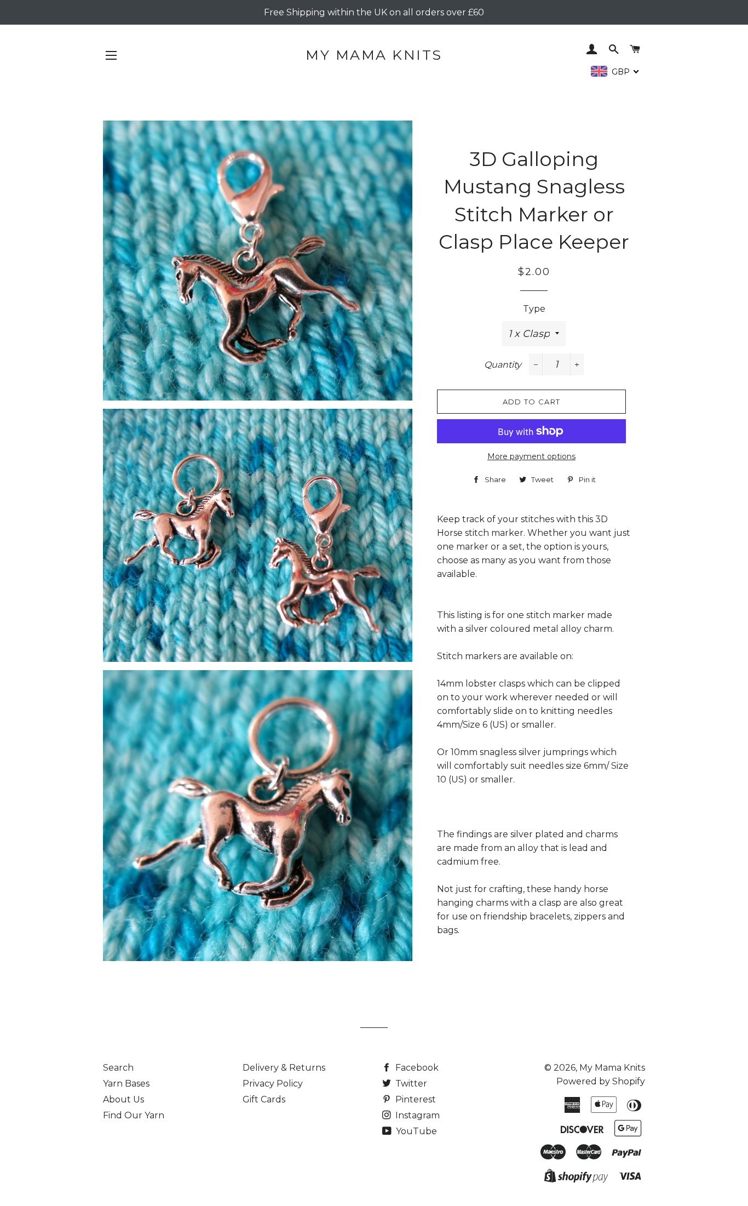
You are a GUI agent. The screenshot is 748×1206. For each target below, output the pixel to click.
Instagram (416, 1115)
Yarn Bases (126, 1083)
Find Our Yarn (133, 1115)
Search (118, 1067)
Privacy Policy (273, 1083)
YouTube (415, 1131)
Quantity (502, 364)
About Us (123, 1099)
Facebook (416, 1067)
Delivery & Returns (284, 1067)
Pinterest (414, 1099)
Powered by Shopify (600, 1081)
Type (534, 309)
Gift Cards (264, 1099)
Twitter (410, 1083)
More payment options (531, 456)
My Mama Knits (374, 55)
